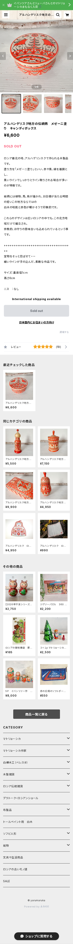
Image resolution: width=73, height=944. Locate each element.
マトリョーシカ (12, 738)
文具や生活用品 (13, 857)
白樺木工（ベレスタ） (15, 762)
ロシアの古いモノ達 (15, 869)
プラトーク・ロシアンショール (20, 798)
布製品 (7, 810)
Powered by (32, 906)
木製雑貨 (9, 774)
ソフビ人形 (10, 833)
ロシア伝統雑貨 (13, 786)
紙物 (6, 845)
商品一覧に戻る (36, 714)
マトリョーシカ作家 (14, 750)
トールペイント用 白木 (18, 821)
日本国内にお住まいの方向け (36, 322)
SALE (6, 881)
